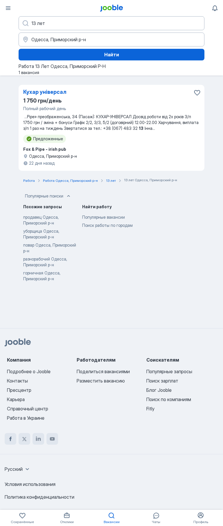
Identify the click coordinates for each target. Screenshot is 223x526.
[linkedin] (38, 439)
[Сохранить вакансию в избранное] (197, 93)
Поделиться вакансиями (103, 371)
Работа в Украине (25, 418)
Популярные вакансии (103, 217)
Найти (111, 55)
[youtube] (52, 439)
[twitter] (24, 439)
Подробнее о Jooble (29, 371)
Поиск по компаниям (168, 399)
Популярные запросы (169, 371)
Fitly (150, 409)
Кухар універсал (44, 92)
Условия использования (30, 484)
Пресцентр (19, 390)
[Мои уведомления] (215, 8)
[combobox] (18, 469)
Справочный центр (27, 409)
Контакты (17, 381)
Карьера (16, 399)
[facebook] (10, 439)
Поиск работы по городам (107, 225)
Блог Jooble (159, 390)
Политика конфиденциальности (39, 497)
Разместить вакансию (101, 381)
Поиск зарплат (162, 381)
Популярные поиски (44, 195)
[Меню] (8, 8)
